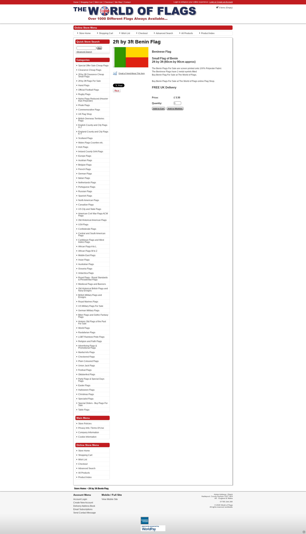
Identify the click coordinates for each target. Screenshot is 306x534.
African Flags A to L (87, 246)
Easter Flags (84, 385)
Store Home (85, 33)
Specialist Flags (86, 399)
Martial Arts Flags (86, 352)
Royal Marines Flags (88, 301)
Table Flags (83, 410)
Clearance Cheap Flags (89, 70)
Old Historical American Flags (92, 220)
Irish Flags (83, 147)
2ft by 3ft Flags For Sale (89, 81)
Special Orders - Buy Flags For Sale (93, 404)
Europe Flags (84, 156)
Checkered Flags (86, 357)
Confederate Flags (87, 229)
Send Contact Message (84, 512)
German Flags (85, 173)
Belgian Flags (85, 165)
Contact (127, 2)
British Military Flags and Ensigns (90, 296)
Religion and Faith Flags (90, 341)
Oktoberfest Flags (86, 374)
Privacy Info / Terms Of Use (91, 428)
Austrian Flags (85, 160)
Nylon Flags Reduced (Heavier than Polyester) (93, 99)
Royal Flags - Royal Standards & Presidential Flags (93, 278)
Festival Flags (85, 370)
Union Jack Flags (86, 365)
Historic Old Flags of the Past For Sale (92, 322)
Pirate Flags (84, 105)
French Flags (84, 169)
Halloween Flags (86, 390)
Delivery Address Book (84, 506)
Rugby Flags (84, 94)
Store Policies (85, 423)
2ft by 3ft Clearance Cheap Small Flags (91, 75)
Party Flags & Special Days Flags (91, 380)
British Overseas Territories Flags (91, 119)
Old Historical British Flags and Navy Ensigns (93, 289)
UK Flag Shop (85, 114)
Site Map (118, 2)
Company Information (88, 432)
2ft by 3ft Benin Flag (98, 488)
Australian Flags (86, 264)
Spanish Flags (85, 196)
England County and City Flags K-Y (93, 132)
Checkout (108, 2)
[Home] (135, 19)
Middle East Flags (86, 255)
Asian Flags (84, 260)
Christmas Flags (86, 394)
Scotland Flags (85, 138)
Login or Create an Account (221, 2)
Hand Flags (83, 85)
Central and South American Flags (91, 234)
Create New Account (83, 502)
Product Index (207, 33)
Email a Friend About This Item (132, 73)
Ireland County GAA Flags (90, 151)
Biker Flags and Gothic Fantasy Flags (93, 316)
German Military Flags (88, 310)
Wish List (98, 2)
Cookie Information (87, 437)
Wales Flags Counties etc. (90, 142)
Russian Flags (85, 191)
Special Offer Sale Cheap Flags (93, 65)
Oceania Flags (85, 268)
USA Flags (83, 224)
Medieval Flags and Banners (92, 284)
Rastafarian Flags (86, 332)
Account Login (80, 499)
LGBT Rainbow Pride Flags (91, 337)
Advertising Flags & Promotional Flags (87, 347)
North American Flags (88, 200)
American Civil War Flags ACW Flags (93, 214)
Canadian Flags (86, 204)
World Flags (84, 328)
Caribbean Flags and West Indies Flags (91, 241)
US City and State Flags (89, 209)
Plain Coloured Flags (88, 361)
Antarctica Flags (86, 273)
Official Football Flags (88, 90)
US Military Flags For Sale (90, 306)
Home (75, 2)
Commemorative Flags (89, 109)
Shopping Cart (86, 2)
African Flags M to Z (87, 251)
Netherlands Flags (87, 182)
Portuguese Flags (86, 187)
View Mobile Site (110, 499)
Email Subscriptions (82, 509)
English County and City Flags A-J (92, 126)
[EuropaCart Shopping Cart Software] (303, 533)
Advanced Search (164, 33)
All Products (187, 33)
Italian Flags (84, 178)
